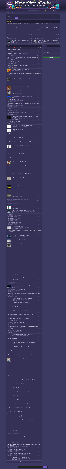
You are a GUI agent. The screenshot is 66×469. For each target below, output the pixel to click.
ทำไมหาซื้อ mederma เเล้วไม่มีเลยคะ (14, 49)
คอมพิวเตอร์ (16, 100)
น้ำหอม (14, 92)
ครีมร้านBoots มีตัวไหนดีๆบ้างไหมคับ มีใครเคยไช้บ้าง (17, 252)
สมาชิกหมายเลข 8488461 (10, 143)
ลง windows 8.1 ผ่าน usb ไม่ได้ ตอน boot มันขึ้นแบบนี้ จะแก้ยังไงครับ (24, 419)
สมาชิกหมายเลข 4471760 (10, 123)
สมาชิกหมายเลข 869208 (41, 42)
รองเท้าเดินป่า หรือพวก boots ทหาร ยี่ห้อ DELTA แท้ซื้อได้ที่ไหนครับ (19, 310)
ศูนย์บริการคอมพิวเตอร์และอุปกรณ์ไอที (13, 199)
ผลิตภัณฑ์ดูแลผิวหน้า (22, 146)
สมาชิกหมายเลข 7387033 (10, 254)
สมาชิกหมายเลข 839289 (15, 208)
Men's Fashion (19, 311)
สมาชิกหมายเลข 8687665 (15, 127)
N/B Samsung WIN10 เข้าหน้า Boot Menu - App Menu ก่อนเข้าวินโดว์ (19, 453)
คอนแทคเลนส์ (21, 207)
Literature (13, 89)
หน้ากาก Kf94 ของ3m (11, 375)
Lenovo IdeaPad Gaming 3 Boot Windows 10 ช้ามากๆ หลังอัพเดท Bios (19, 371)
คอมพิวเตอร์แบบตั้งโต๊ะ (10, 249)
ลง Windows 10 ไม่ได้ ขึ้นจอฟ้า (13, 306)
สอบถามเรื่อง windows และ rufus (13, 99)
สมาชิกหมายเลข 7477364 (10, 250)
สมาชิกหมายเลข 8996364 (15, 93)
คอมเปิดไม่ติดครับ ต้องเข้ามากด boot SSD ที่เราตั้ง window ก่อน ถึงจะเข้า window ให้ (22, 273)
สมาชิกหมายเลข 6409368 (10, 224)
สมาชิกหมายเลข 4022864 (10, 55)
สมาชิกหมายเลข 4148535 (10, 434)
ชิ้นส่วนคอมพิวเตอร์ (16, 215)
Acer (26, 462)
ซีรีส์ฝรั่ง (8, 66)
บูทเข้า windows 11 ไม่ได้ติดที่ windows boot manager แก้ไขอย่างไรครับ (25, 285)
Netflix (22, 70)
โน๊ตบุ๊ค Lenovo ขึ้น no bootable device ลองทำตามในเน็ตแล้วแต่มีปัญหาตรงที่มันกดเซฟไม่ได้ (23, 326)
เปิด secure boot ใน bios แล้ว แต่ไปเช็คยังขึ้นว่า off (16, 248)
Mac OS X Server (46, 52)
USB (7, 339)
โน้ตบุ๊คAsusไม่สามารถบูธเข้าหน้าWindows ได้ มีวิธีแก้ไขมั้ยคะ (18, 318)
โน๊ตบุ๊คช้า (9, 190)
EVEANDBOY (11, 122)
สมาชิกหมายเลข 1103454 (15, 336)
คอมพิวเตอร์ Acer (26, 199)
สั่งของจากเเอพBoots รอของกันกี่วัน (14, 169)
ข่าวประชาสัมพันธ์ (51, 57)
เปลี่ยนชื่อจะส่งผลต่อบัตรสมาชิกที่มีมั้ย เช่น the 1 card (17, 112)
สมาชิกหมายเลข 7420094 (10, 308)
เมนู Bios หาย (10, 133)
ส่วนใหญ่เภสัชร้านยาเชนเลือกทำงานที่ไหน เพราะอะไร (17, 165)
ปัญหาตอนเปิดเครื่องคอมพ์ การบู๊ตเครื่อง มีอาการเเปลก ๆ (17, 387)
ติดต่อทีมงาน (54, 59)
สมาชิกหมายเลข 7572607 (10, 233)
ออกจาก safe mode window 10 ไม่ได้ (14, 424)
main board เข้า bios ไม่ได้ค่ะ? (13, 432)
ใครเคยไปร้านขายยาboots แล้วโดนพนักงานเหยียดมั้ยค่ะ (44, 23)
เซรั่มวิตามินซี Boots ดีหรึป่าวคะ (40, 36)
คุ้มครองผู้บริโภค (15, 54)
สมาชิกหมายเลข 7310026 (10, 316)
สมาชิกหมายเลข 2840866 (10, 216)
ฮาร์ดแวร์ (20, 96)
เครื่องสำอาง (8, 58)
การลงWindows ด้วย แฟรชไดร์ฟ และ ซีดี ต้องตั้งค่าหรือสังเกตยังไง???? (19, 173)
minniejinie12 (8, 34)
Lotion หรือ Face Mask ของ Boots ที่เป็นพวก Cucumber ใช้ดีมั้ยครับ (19, 391)
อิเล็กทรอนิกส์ (15, 223)
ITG (7, 312)
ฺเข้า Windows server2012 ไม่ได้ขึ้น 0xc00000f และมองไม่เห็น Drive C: (19, 407)
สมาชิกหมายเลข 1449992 (15, 119)
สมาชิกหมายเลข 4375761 (10, 455)
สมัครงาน (50, 59)
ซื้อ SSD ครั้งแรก (10, 256)
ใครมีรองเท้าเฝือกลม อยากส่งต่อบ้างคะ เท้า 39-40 (16, 281)
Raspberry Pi (8, 223)
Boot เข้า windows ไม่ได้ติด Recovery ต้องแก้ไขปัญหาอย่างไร (23, 334)
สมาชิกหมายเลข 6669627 (15, 196)
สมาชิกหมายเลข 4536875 (10, 275)
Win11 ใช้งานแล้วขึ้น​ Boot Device (18, 95)
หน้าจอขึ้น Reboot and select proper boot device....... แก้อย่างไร (23, 210)
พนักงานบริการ (11, 54)
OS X (44, 54)
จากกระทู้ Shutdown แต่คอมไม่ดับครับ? (14, 399)
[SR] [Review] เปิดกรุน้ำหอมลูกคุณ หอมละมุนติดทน (21, 395)
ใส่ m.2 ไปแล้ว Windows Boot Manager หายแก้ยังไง (16, 181)
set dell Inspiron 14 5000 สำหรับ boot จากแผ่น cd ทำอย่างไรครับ (19, 403)
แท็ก (8, 12)
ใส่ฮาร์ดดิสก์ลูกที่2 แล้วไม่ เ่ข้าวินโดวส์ (14, 218)
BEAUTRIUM (16, 58)
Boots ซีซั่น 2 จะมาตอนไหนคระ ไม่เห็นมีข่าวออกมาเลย (22, 69)
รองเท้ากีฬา (14, 203)
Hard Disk (17, 96)
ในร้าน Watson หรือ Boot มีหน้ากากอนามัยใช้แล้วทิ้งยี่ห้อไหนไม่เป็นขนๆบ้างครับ (21, 379)
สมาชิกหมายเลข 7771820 (10, 51)
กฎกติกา (44, 59)
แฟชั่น (20, 303)
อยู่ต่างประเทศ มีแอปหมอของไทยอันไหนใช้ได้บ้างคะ (17, 153)
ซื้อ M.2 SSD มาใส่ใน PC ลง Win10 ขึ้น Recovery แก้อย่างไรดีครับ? (24, 440)
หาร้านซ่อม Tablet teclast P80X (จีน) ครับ (15, 411)
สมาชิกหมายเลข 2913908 (10, 114)
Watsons (10, 50)
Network (18, 450)
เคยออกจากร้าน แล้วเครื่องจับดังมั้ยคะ (14, 121)
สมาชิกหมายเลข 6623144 (15, 463)
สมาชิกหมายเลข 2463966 (10, 67)
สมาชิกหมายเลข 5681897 (10, 328)
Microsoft (16, 437)
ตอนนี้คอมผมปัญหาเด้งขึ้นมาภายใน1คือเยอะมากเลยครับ (17, 449)
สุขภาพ (14, 282)
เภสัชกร (18, 54)
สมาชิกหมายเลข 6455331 (10, 110)
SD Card (18, 223)
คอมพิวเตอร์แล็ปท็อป (9, 191)
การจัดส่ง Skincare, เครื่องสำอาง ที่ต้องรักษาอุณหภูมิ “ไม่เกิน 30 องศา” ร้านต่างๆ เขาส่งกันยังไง (24, 57)
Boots (7, 50)
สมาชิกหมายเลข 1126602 (10, 200)
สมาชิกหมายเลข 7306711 (10, 320)
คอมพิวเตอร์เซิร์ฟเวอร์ (22, 211)
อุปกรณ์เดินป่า (15, 311)
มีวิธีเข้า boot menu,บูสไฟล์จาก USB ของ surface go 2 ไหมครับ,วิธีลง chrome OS (21, 436)
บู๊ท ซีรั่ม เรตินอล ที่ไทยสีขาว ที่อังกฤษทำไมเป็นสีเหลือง (22, 86)
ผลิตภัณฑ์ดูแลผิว (27, 146)
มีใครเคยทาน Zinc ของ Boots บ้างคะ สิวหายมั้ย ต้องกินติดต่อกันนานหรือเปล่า (21, 354)
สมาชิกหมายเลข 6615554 (10, 451)
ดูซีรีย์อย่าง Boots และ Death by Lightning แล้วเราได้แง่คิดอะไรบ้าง (19, 65)
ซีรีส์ (20, 70)
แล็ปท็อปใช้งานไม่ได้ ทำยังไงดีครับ (18, 226)
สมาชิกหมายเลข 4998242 (37, 38)
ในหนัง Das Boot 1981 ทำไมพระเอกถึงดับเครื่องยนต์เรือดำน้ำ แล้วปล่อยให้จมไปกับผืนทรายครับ (24, 141)
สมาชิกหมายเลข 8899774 (10, 106)
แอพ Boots (9, 149)
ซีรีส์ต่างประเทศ (14, 70)
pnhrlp (12, 212)
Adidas (8, 203)
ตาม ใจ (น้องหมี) (14, 422)
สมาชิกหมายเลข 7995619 (10, 204)
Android (12, 62)
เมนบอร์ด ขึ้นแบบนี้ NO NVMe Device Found (15, 350)
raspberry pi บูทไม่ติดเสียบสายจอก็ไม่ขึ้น (14, 222)
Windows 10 (23, 118)
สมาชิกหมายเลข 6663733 (10, 438)
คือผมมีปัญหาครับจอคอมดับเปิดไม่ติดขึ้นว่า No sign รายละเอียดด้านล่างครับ (20, 314)
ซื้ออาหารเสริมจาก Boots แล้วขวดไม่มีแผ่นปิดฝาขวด (17, 137)
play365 (13, 442)
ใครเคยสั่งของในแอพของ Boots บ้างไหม (15, 157)
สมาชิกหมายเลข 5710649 (15, 459)
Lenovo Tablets (14, 96)
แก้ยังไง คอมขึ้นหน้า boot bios (18, 194)
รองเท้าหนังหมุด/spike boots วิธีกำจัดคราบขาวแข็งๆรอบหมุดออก (24, 78)
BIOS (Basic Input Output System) (26, 96)
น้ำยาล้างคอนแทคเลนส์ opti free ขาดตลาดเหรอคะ (21, 206)
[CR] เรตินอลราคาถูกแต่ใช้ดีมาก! (18, 177)
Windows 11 (8, 105)
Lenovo (9, 339)
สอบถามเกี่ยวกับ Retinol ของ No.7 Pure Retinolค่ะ (21, 145)
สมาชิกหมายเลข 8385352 (10, 101)
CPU (7, 215)
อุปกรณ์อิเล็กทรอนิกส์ (26, 446)
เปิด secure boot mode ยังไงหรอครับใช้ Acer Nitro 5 (16, 383)
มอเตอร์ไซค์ (13, 343)
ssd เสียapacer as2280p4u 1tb (18, 129)
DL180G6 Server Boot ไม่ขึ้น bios (18, 243)
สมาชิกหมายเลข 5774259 (10, 192)
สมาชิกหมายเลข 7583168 (10, 291)
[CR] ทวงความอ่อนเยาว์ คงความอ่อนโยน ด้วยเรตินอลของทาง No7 (24, 298)
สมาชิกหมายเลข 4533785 (10, 38)
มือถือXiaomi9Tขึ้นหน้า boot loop (13, 61)
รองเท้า (12, 203)
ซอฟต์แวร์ (8, 100)
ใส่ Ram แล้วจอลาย (11, 367)
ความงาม (17, 92)
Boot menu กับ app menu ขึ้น (12, 338)
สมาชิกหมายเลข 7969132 (10, 63)
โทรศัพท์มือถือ (8, 62)
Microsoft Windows (21, 100)
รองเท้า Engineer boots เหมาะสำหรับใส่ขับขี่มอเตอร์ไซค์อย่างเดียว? (24, 342)
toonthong (12, 42)
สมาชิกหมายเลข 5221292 (10, 283)
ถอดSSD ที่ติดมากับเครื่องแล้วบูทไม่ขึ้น (14, 198)
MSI (12, 191)
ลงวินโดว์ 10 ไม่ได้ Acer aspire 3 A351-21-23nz (21, 461)
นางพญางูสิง (13, 71)
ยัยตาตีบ (8, 324)
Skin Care (15, 146)
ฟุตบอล (17, 203)
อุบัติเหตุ (8, 282)
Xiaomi (14, 62)
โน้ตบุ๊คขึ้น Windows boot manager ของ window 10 (21, 235)
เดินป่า (7, 295)
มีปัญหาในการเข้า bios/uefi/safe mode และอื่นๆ (21, 457)
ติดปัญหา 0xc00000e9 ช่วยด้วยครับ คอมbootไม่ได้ (16, 289)
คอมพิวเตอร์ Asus (23, 278)
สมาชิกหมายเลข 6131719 (10, 447)
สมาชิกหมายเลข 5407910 (15, 430)
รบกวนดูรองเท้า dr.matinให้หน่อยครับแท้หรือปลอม (21, 302)
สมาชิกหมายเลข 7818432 (15, 246)
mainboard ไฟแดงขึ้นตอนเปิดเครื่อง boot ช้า (15, 330)
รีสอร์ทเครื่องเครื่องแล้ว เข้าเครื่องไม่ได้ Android (16, 27)
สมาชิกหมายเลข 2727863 (10, 271)
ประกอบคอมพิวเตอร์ (10, 215)
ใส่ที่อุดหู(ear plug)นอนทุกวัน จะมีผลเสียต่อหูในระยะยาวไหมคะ (18, 23)
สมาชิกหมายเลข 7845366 (15, 228)
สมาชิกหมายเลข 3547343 (10, 59)
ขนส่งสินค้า (20, 58)
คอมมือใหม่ (11, 100)
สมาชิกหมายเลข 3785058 (37, 34)
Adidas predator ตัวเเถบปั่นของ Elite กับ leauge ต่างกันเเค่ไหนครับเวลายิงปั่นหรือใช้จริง (22, 202)
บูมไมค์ (9, 82)
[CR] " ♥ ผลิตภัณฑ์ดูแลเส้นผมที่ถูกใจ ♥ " (19, 161)
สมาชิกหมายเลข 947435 (10, 296)
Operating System (9, 232)
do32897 (13, 97)
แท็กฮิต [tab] (44, 45)
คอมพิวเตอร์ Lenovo (23, 327)
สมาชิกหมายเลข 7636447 (15, 279)
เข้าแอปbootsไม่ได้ (11, 108)
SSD (15, 118)
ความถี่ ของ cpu (10, 214)
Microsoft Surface (9, 437)
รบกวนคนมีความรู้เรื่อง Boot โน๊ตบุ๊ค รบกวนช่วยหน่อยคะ (22, 239)
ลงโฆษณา (47, 59)
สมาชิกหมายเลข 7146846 (10, 340)
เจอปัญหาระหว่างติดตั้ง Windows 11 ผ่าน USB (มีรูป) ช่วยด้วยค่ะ (23, 125)
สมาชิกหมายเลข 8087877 (15, 188)
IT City (15, 323)
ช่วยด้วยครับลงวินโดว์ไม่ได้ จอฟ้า (18, 415)
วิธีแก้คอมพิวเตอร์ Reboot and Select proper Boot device (22, 185)
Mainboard (31, 249)
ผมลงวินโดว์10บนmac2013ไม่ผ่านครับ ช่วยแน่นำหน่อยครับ (23, 346)
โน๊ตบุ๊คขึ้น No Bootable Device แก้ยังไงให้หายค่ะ (16, 322)
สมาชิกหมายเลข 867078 (10, 332)
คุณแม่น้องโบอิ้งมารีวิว (14, 300)
